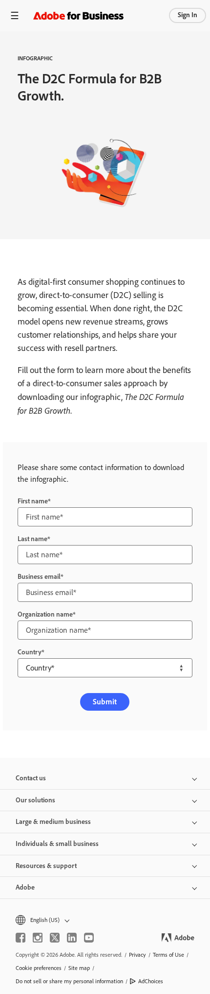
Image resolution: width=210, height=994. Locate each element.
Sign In (187, 15)
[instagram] (37, 938)
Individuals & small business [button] (57, 844)
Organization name (45, 614)
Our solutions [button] (35, 800)
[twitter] (55, 938)
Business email (39, 576)
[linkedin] (72, 938)
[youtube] (89, 938)
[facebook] (20, 938)
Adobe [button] (25, 887)
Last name (32, 539)
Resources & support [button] (46, 866)
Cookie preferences (39, 968)
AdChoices (150, 981)
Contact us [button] (31, 778)
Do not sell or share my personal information (69, 981)
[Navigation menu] (14, 15)
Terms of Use (168, 954)
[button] (105, 920)
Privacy (137, 954)
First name (33, 501)
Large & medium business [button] (53, 822)
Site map (79, 968)
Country (30, 652)
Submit (105, 701)
